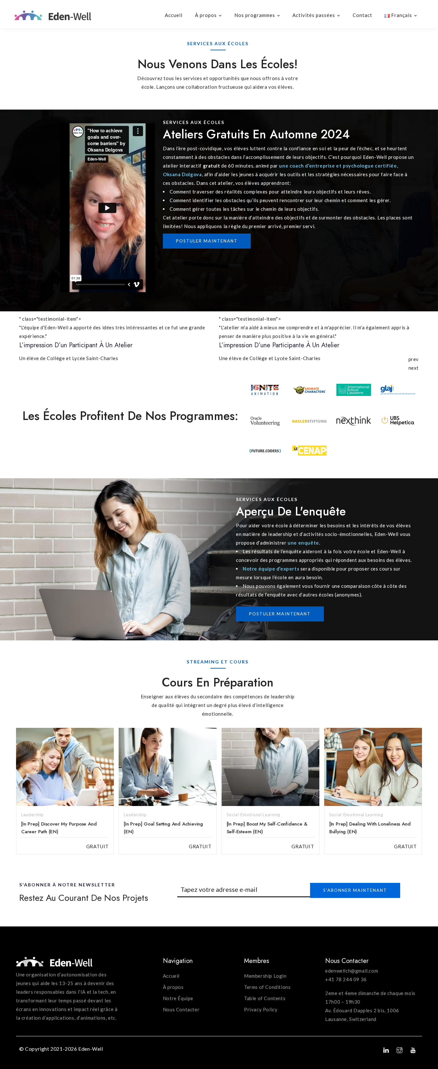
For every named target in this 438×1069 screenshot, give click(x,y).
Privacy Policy (260, 1009)
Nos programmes (254, 15)
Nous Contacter (181, 1009)
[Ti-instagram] (399, 1050)
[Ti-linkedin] (386, 1050)
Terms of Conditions (267, 987)
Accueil (173, 15)
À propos (206, 15)
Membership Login (265, 976)
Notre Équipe (178, 998)
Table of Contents (264, 998)
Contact (362, 15)
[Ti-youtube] (413, 1050)
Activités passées (313, 15)
